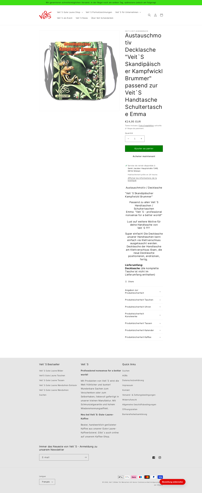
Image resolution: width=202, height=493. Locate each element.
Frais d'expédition (146, 125)
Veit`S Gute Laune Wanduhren (53, 390)
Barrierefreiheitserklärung (134, 414)
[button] (69, 12)
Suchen (42, 395)
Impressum (127, 385)
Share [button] (131, 281)
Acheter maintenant (144, 156)
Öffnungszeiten (129, 409)
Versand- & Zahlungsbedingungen (138, 395)
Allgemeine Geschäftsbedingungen (139, 404)
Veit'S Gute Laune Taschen (52, 375)
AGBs (124, 375)
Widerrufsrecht (129, 399)
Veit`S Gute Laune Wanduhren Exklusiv (58, 385)
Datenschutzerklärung (133, 380)
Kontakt (126, 390)
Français (46, 482)
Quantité (129, 133)
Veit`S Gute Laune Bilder (51, 370)
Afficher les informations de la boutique (142, 179)
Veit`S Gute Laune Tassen (51, 380)
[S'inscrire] (85, 457)
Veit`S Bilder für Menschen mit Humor (123, 482)
